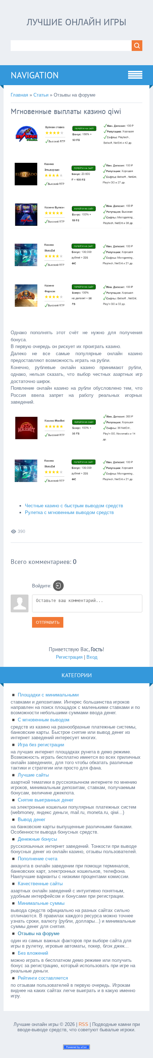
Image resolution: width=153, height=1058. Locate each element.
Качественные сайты (40, 883)
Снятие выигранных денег (46, 800)
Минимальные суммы (41, 903)
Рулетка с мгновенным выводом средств (69, 512)
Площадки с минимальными (48, 694)
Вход (91, 657)
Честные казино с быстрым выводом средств (74, 505)
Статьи (40, 95)
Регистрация (69, 657)
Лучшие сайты (33, 775)
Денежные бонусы (37, 839)
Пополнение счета (37, 858)
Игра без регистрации (41, 744)
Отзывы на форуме (38, 933)
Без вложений (33, 953)
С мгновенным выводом (43, 719)
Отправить (47, 622)
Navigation (35, 75)
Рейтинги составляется (43, 978)
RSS (83, 1024)
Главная (19, 95)
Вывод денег (32, 819)
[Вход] (58, 585)
